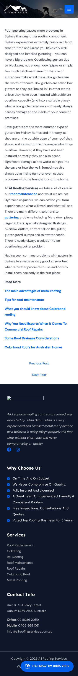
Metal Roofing (17, 580)
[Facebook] (9, 449)
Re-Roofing (15, 557)
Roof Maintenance (20, 563)
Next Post (39, 375)
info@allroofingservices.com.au (29, 632)
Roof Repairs (16, 569)
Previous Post (39, 363)
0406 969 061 (28, 626)
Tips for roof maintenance (24, 300)
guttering (12, 217)
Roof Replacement (20, 545)
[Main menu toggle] (69, 9)
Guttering (14, 551)
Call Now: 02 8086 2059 (50, 666)
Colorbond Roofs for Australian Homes (33, 347)
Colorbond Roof (18, 574)
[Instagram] (18, 449)
